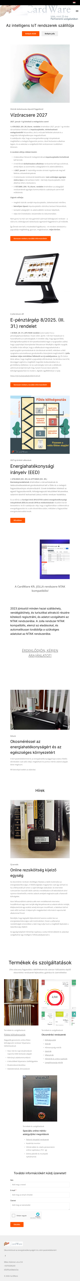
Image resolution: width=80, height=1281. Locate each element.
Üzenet (13, 1200)
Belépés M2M (30, 34)
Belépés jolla (50, 34)
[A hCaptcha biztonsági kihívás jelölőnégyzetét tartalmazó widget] (26, 1216)
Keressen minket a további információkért (30, 238)
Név (11, 1180)
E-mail (12, 1190)
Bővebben (18, 520)
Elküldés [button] (17, 1224)
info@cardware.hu (11, 1269)
